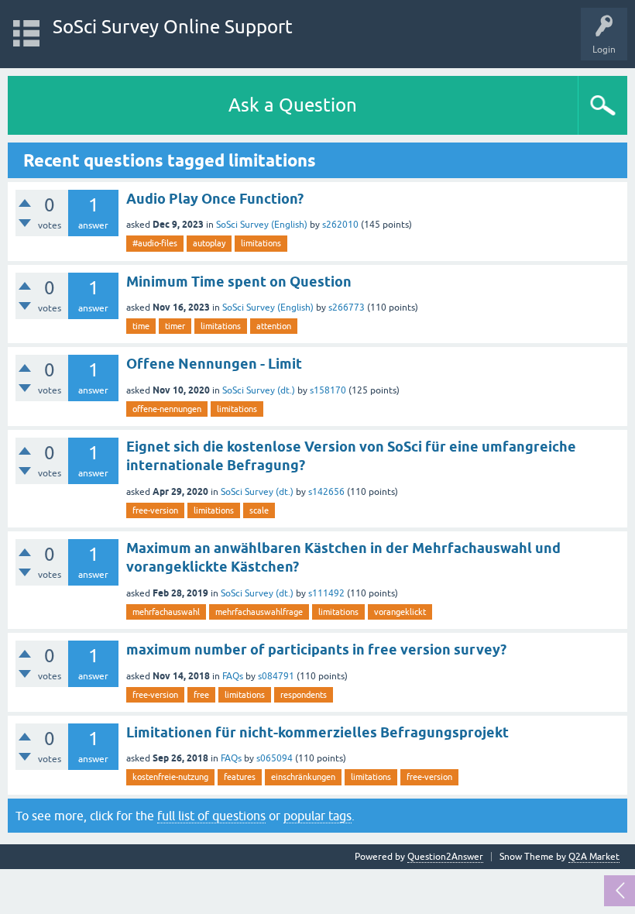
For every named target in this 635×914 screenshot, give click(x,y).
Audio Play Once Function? (215, 199)
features (240, 777)
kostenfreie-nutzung (170, 777)
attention (273, 326)
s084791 (276, 676)
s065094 (274, 758)
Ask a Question (292, 104)
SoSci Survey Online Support (173, 26)
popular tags (317, 816)
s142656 (326, 491)
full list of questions (211, 816)
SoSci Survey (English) (261, 224)
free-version (155, 510)
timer (175, 326)
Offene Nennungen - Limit (214, 364)
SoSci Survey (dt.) (258, 390)
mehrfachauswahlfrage (259, 612)
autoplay (209, 243)
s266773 (346, 307)
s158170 (328, 390)
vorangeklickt (400, 612)
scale (259, 510)
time (140, 326)
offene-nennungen (166, 409)
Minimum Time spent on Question (239, 281)
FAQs (232, 676)
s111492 (326, 593)
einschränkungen (303, 777)
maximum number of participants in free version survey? (316, 649)
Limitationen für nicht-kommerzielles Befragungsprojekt (317, 732)
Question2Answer (445, 856)
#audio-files (154, 243)
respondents (303, 694)
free (201, 694)
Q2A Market (594, 856)
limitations (261, 243)
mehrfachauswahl (166, 612)
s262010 (340, 224)
